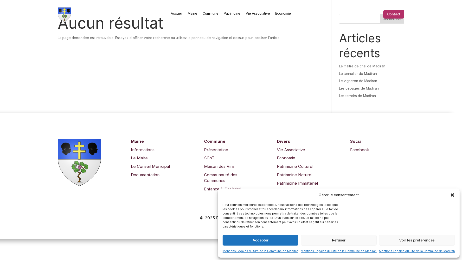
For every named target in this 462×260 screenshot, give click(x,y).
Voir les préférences (417, 240)
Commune (210, 13)
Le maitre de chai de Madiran (362, 66)
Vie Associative (258, 13)
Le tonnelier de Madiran (358, 74)
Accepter (261, 240)
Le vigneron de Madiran (358, 81)
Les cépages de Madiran (359, 88)
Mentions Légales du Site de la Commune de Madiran (260, 251)
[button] (452, 195)
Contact (393, 14)
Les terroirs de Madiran (357, 96)
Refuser (339, 240)
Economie (283, 13)
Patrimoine (232, 13)
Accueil (176, 13)
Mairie (192, 13)
